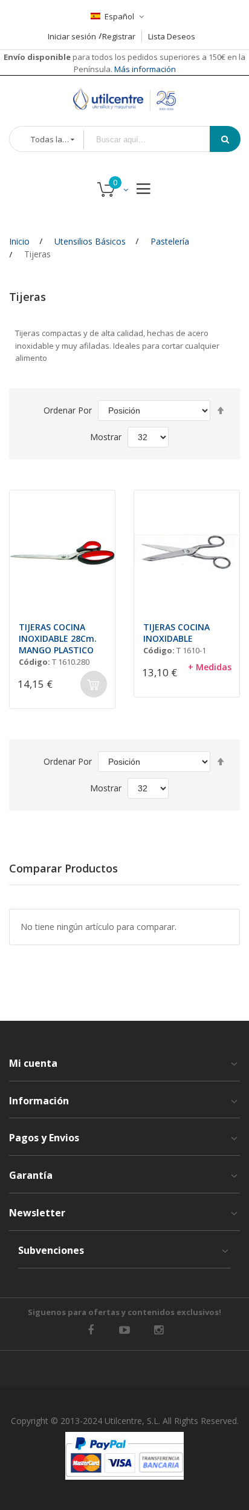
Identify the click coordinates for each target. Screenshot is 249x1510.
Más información (144, 69)
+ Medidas (209, 667)
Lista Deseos (171, 36)
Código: (34, 661)
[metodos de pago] (124, 1456)
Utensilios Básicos (90, 241)
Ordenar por (68, 410)
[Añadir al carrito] (93, 684)
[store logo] (124, 99)
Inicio (19, 241)
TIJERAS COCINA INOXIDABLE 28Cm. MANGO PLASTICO (58, 638)
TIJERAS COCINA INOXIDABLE (176, 632)
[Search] (225, 139)
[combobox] (155, 139)
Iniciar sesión (72, 36)
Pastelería (169, 241)
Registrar (118, 36)
